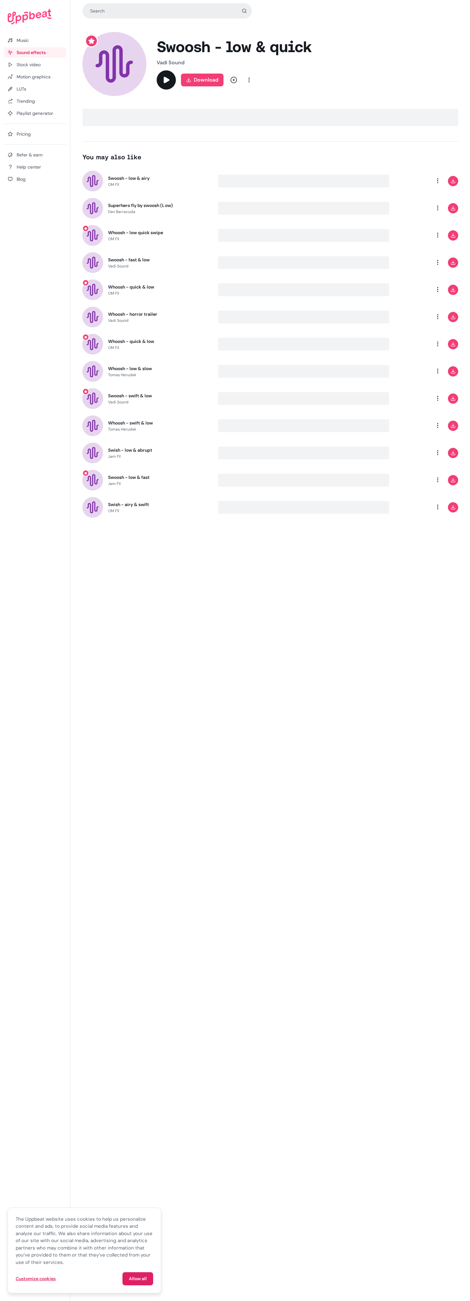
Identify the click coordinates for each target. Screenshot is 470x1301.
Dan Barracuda (122, 211)
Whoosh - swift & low (130, 423)
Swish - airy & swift (128, 504)
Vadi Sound (171, 62)
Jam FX (114, 456)
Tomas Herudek (122, 374)
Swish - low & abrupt (130, 450)
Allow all (138, 1278)
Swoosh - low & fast (129, 477)
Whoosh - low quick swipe (135, 232)
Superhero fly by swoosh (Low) (140, 205)
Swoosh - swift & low (130, 396)
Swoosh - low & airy (129, 178)
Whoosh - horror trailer (133, 314)
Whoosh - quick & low (131, 287)
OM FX (113, 184)
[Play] (166, 80)
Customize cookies (36, 1278)
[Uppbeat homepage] (35, 16)
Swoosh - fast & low (129, 260)
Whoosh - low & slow (130, 368)
